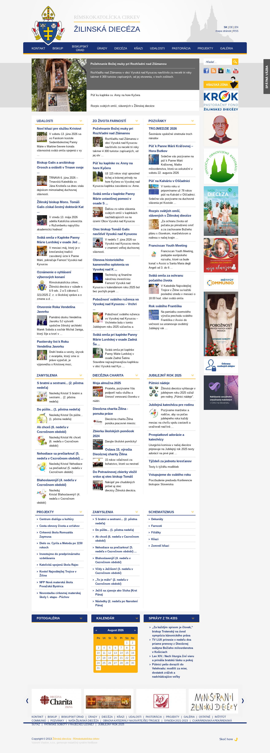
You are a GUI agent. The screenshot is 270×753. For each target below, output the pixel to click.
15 (127, 652)
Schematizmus (161, 512)
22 (127, 657)
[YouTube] (235, 70)
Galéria (226, 48)
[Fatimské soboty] (221, 323)
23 (132, 657)
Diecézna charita (108, 375)
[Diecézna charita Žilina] (58, 700)
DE (231, 27)
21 (121, 657)
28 (121, 663)
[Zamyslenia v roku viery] (162, 700)
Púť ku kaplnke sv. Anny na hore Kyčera (115, 95)
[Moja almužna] (221, 255)
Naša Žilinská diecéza (84, 720)
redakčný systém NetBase (82, 742)
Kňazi (138, 48)
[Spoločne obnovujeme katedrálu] (221, 166)
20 (115, 657)
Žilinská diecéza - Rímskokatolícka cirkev (76, 738)
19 (109, 657)
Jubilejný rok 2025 (164, 375)
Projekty (205, 48)
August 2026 (116, 630)
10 (98, 652)
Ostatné (204, 716)
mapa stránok (223, 31)
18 (104, 657)
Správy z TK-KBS (163, 618)
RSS (235, 31)
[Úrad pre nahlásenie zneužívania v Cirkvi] (221, 392)
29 (127, 663)
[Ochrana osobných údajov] (221, 366)
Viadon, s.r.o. (48, 742)
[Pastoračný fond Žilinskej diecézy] (221, 100)
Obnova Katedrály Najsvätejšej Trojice (131, 720)
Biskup (58, 48)
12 (109, 652)
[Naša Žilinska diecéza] (221, 211)
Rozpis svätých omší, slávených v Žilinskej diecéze (122, 105)
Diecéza (120, 48)
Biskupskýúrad (80, 48)
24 (98, 663)
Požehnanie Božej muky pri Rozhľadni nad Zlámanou (128, 63)
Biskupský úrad (72, 716)
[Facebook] (206, 70)
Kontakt (38, 48)
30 (132, 663)
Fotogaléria (48, 618)
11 (104, 652)
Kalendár (105, 618)
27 (115, 663)
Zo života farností (109, 121)
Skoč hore (226, 739)
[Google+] (221, 70)
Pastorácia (181, 48)
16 (132, 652)
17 (98, 657)
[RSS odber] (213, 70)
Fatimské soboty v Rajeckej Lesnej (69, 724)
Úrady (102, 48)
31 (98, 668)
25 (104, 663)
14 (121, 652)
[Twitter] (228, 70)
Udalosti (157, 48)
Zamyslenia (47, 375)
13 (115, 652)
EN (236, 27)
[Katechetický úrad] (110, 700)
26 (109, 663)
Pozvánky (157, 121)
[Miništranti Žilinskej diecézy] (215, 700)
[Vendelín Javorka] (221, 129)
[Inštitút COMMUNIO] (221, 282)
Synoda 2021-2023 (176, 720)
